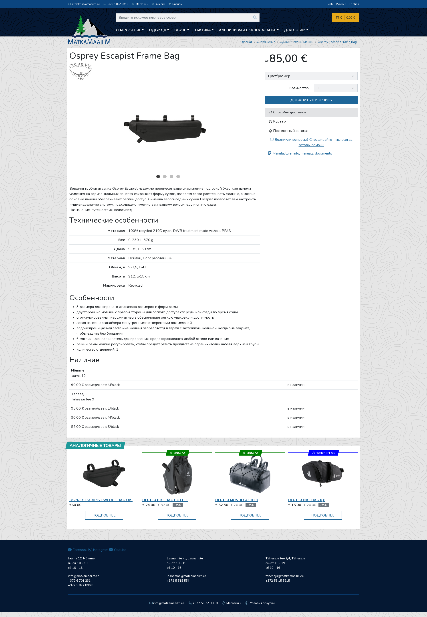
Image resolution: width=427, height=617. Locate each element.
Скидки (160, 4)
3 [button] (171, 176)
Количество (299, 88)
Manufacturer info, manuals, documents (302, 153)
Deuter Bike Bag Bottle (165, 500)
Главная (246, 42)
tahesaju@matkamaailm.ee (285, 576)
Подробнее (104, 515)
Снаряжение (266, 42)
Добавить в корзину (311, 100)
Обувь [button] (180, 30)
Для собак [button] (295, 30)
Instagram (100, 549)
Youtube (119, 549)
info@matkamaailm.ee (85, 4)
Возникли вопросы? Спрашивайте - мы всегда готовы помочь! (313, 142)
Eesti (330, 4)
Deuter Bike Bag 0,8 (306, 500)
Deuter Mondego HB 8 (236, 500)
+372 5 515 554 (178, 581)
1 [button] (158, 176)
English (354, 4)
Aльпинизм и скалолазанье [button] (247, 30)
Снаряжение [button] (128, 30)
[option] (164, 128)
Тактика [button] (202, 30)
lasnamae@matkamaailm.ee (187, 576)
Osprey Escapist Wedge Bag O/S (101, 500)
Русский (341, 4)
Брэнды (177, 4)
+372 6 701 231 (79, 581)
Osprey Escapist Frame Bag (337, 42)
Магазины (142, 4)
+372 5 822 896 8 (117, 4)
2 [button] (165, 176)
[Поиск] (255, 17)
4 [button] (178, 176)
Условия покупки (262, 603)
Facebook (80, 549)
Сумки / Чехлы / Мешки (296, 42)
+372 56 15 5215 (278, 581)
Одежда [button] (157, 30)
